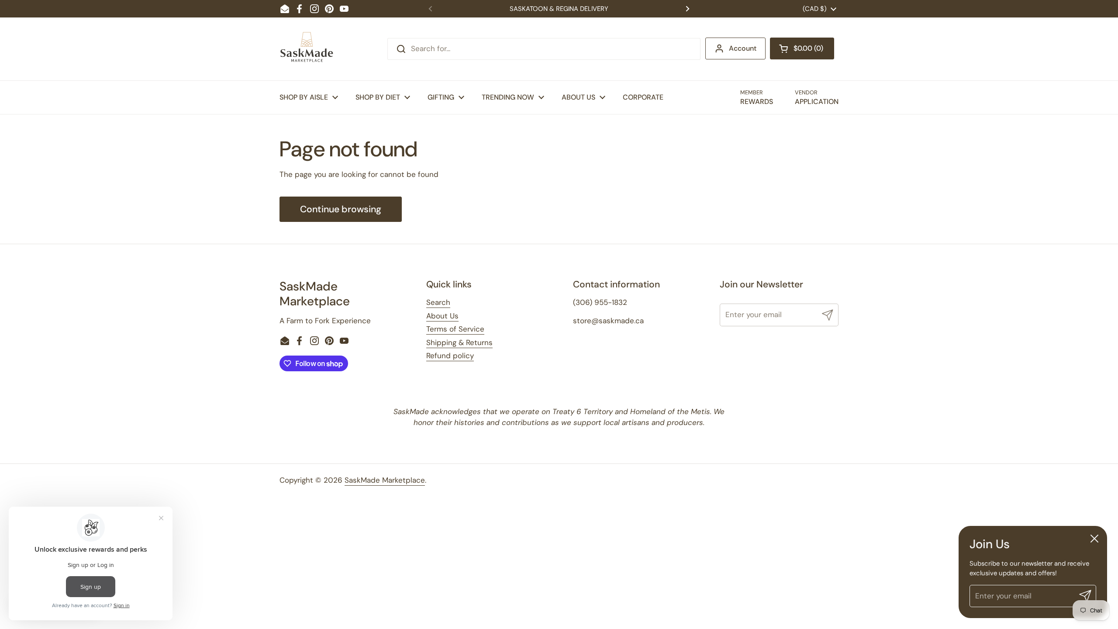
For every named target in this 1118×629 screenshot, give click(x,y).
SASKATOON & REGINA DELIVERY (559, 8)
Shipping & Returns (459, 342)
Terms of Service (455, 329)
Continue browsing (340, 209)
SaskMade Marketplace (385, 480)
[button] (802, 48)
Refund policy (450, 355)
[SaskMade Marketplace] (307, 49)
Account (742, 48)
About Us (442, 316)
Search (438, 302)
